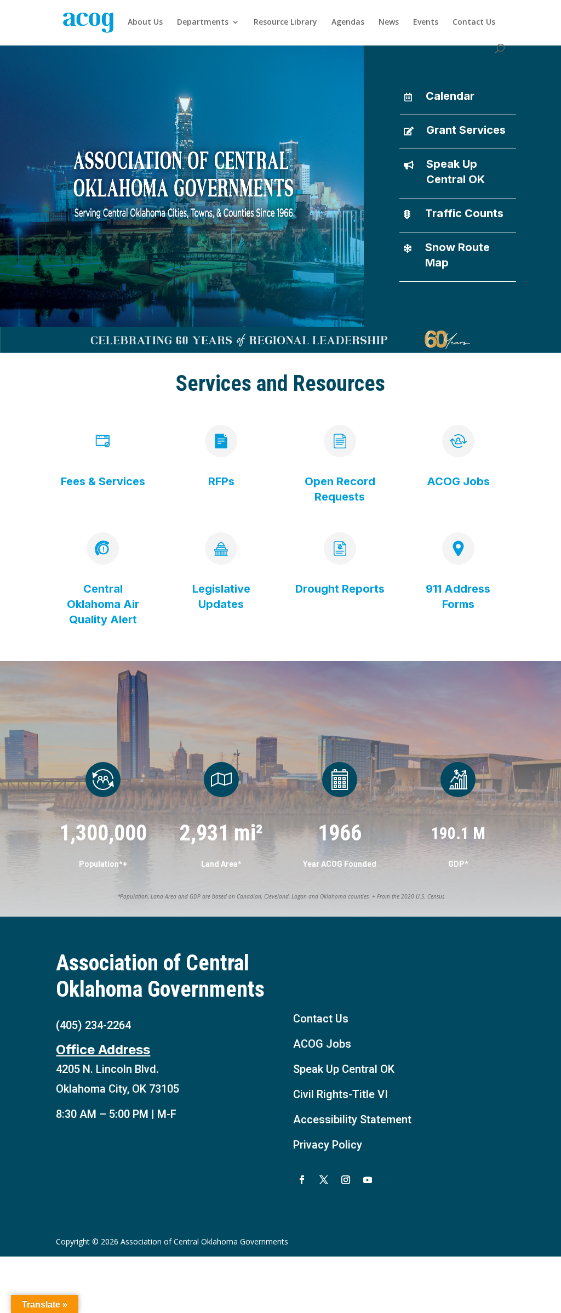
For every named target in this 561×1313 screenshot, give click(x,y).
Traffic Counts (464, 213)
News (389, 22)
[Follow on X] (324, 1180)
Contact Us (474, 22)
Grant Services (466, 130)
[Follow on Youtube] (367, 1180)
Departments (202, 22)
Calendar (450, 96)
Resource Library (285, 22)
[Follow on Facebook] (302, 1180)
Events (425, 22)
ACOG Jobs (322, 1043)
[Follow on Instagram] (345, 1180)
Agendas (347, 22)
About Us (145, 22)
